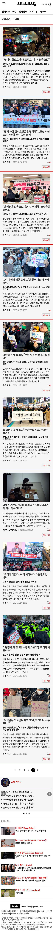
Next (49, 794)
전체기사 (6, 12)
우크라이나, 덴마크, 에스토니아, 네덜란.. (18, 803)
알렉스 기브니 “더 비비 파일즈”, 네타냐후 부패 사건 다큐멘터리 (26, 506)
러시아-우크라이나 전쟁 (21, 782)
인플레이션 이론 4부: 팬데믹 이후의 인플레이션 (33, 855)
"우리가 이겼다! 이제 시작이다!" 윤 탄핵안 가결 (25, 575)
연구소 (43, 12)
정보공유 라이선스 (31, 929)
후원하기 (14, 911)
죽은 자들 (27, 891)
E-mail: (21, 924)
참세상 (26, 4)
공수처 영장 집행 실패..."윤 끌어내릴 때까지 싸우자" (26, 281)
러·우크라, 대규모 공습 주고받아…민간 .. (18, 807)
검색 (50, 4)
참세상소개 (5, 911)
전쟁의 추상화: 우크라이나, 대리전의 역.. (18, 791)
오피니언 (33, 12)
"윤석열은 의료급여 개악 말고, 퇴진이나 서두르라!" (26, 721)
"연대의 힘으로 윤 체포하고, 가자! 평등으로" (26, 59)
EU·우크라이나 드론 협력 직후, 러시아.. (18, 795)
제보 (44, 4)
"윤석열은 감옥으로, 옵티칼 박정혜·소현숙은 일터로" (26, 208)
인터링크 (23, 12)
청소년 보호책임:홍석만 (20, 913)
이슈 (14, 12)
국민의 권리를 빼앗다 (30, 841)
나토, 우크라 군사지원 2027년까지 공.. (17, 799)
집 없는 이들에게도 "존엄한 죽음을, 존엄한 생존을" (25, 431)
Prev (3, 794)
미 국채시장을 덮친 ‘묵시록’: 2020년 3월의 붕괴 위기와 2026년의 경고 (33, 868)
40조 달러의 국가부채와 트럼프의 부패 (30, 829)
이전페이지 (32, 911)
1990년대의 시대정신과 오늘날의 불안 (31, 879)
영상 (17, 19)
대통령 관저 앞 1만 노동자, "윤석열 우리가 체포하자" (26, 648)
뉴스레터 (41, 911)
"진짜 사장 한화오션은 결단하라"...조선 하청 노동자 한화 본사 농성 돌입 (26, 133)
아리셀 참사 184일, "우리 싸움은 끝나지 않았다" (26, 356)
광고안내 (23, 911)
